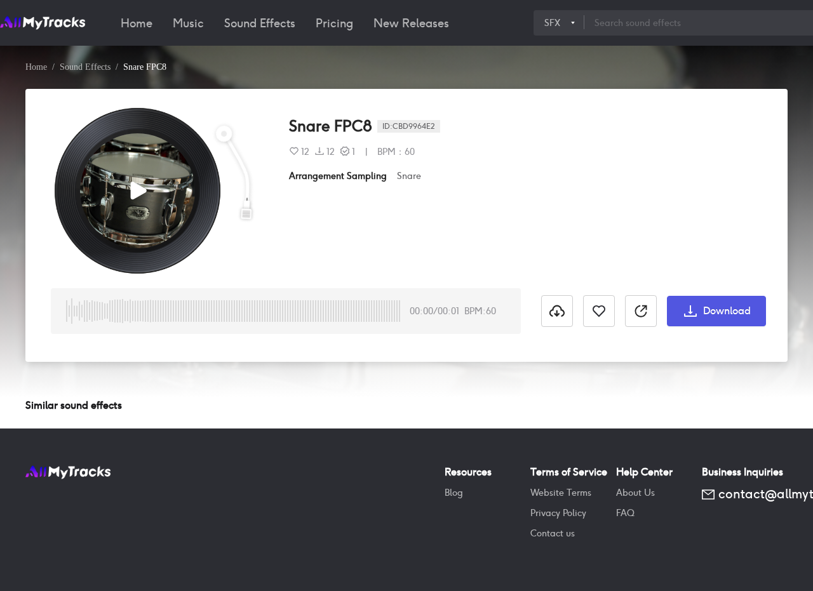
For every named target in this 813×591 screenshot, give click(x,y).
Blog (454, 492)
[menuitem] (137, 23)
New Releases (411, 23)
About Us (635, 492)
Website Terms (560, 492)
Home (136, 23)
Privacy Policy (558, 513)
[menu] (322, 22)
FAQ (625, 513)
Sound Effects (259, 23)
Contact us (552, 533)
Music (188, 23)
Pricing (334, 23)
